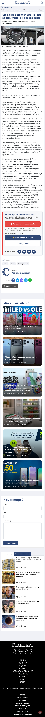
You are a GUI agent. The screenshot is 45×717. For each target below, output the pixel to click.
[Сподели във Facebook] (13, 280)
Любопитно (22, 674)
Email (5, 512)
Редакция (22, 700)
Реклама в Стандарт (22, 706)
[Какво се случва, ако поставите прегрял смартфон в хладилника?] (22, 413)
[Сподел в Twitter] (17, 280)
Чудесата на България (22, 671)
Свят (22, 679)
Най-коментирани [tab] (22, 554)
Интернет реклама (22, 703)
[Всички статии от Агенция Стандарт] (6, 272)
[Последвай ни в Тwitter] (26, 651)
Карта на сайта (22, 711)
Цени (13, 264)
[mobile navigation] (3, 3)
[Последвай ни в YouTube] (20, 651)
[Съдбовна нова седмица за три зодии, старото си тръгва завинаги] (8, 621)
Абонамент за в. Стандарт (22, 714)
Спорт (22, 682)
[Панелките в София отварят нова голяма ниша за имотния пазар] (8, 563)
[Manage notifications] (40, 712)
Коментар (7, 521)
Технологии (12, 10)
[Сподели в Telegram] (26, 280)
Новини (3, 10)
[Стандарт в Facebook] (19, 252)
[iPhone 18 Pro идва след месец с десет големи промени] (22, 351)
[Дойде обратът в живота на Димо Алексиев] (8, 606)
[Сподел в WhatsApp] (30, 280)
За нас (22, 695)
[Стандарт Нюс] (22, 647)
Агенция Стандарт (21, 273)
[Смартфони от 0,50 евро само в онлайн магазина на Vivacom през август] (22, 474)
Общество (22, 666)
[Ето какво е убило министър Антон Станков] (8, 592)
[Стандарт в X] (34, 252)
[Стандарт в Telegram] (29, 252)
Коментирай (11, 286)
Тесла (5, 264)
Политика (22, 663)
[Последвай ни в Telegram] (31, 651)
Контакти (22, 709)
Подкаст (22, 668)
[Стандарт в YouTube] (24, 252)
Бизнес (22, 677)
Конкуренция (23, 264)
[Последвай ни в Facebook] (15, 651)
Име (5, 504)
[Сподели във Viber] (21, 280)
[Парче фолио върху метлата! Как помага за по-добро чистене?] (8, 577)
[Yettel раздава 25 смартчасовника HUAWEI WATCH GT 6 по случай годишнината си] (22, 443)
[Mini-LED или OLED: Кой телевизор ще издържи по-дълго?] (22, 320)
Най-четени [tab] (7, 554)
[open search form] (42, 3)
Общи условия (22, 698)
